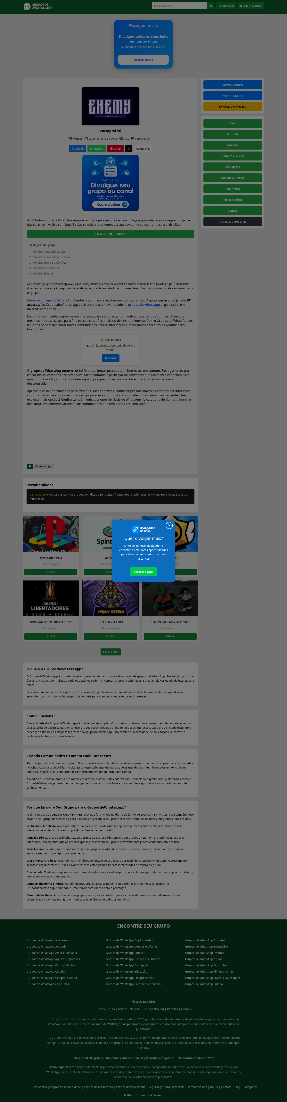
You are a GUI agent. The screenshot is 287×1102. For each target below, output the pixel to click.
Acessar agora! (143, 572)
